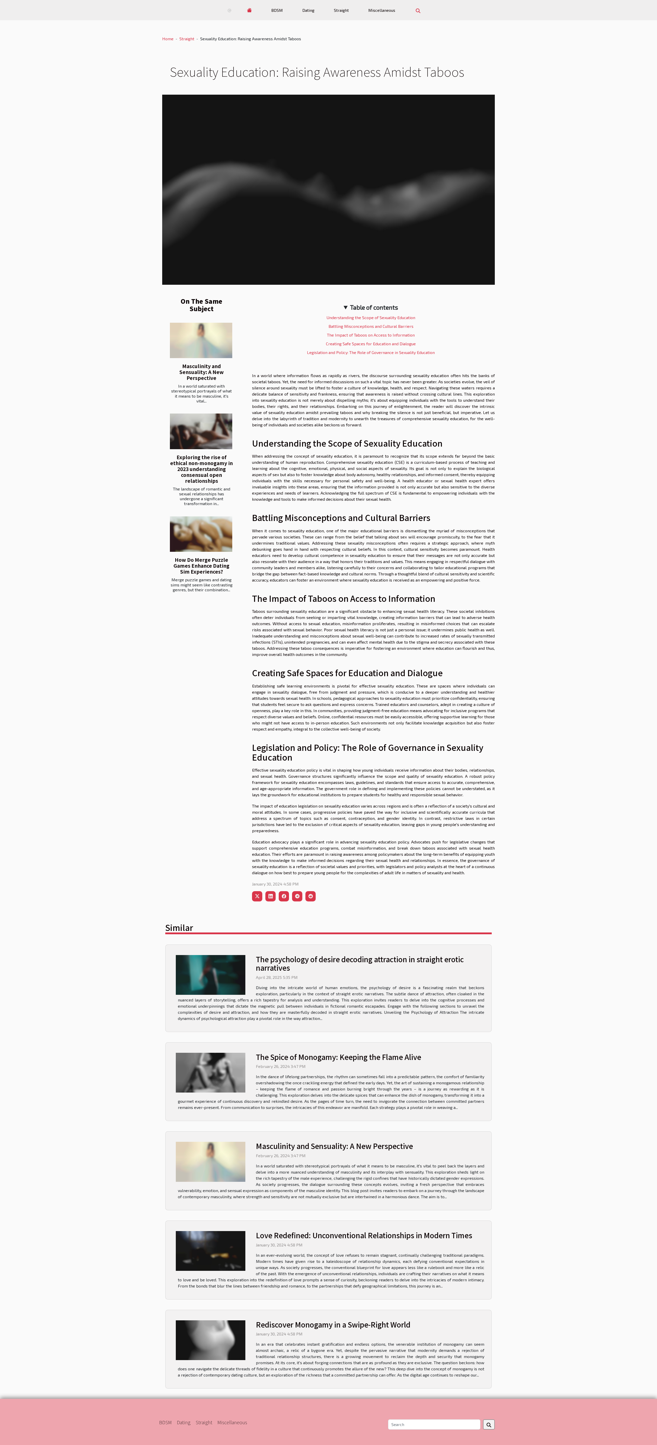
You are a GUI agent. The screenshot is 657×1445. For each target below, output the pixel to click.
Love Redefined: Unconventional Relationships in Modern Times (364, 1235)
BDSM (277, 10)
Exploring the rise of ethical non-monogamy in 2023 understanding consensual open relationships (201, 469)
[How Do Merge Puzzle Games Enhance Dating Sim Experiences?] (201, 534)
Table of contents (374, 307)
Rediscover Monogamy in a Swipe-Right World (333, 1324)
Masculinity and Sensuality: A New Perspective (201, 371)
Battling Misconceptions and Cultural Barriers (370, 326)
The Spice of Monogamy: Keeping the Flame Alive (338, 1057)
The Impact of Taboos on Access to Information (371, 334)
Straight (341, 10)
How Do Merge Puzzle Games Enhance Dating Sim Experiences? (201, 565)
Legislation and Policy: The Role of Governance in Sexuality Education (371, 352)
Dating (308, 10)
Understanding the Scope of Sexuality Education (370, 317)
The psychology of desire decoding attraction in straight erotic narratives (360, 963)
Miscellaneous (381, 10)
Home (167, 38)
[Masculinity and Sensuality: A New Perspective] (201, 340)
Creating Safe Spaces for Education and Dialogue (371, 343)
